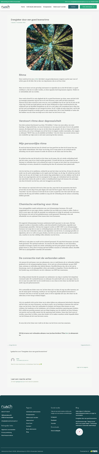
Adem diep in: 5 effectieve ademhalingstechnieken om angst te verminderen (86, 413)
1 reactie (13, 22)
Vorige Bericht (12, 345)
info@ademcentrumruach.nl (9, 421)
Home (23, 7)
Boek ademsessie (31, 429)
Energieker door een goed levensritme (86, 418)
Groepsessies (47, 7)
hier (67, 333)
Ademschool (30, 420)
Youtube (53, 423)
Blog (27, 432)
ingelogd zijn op (20, 381)
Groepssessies (30, 414)
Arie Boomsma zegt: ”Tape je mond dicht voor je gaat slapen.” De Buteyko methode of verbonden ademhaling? (86, 423)
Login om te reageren (82, 367)
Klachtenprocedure (7, 435)
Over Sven (29, 423)
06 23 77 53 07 (94, 1)
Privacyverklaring (6, 432)
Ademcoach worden (59, 7)
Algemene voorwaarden (8, 429)
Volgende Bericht (86, 345)
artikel (36, 79)
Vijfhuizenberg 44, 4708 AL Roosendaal (10, 1)
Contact (28, 426)
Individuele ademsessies (34, 7)
